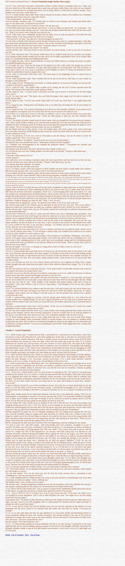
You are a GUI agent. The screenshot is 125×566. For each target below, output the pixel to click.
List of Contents (17, 535)
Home (7, 535)
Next (26, 535)
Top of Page (35, 535)
